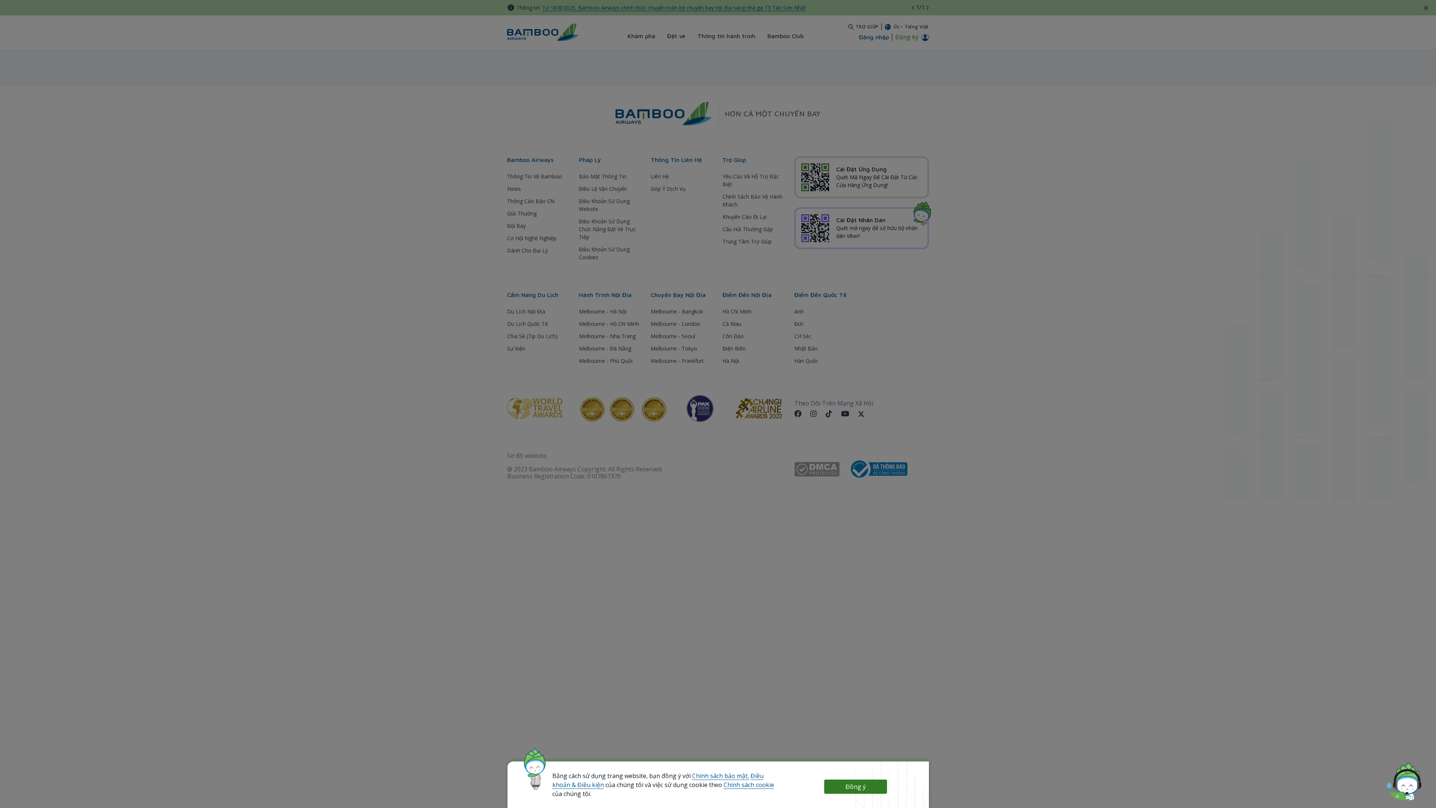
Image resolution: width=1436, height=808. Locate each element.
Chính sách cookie (749, 785)
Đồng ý (856, 787)
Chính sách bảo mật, (720, 776)
